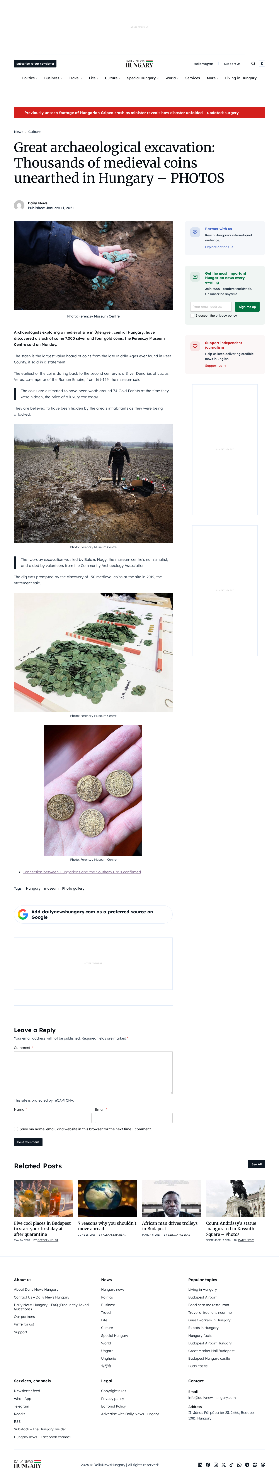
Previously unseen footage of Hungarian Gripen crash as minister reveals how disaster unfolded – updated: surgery (131, 112)
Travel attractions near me (210, 1312)
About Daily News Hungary (36, 1289)
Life (92, 78)
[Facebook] (208, 1465)
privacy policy (226, 316)
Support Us (232, 64)
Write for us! (24, 1324)
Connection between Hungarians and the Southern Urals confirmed (82, 872)
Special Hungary (141, 78)
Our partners (24, 1316)
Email (101, 1109)
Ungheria (108, 1358)
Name (20, 1109)
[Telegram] (247, 1465)
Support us (213, 365)
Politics (28, 78)
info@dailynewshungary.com (212, 1397)
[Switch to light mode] (262, 63)
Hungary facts (200, 1335)
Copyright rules (113, 1391)
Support (20, 1332)
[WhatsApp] (239, 1465)
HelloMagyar (203, 64)
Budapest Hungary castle (209, 1358)
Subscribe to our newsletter (35, 63)
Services (192, 78)
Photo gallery (73, 888)
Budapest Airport (202, 1297)
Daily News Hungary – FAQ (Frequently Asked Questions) (51, 1307)
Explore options (217, 247)
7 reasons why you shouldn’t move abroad (107, 1226)
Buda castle (198, 1366)
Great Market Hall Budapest (211, 1351)
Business (51, 78)
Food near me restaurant (208, 1305)
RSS (17, 1421)
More (211, 78)
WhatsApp (22, 1398)
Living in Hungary (241, 78)
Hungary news (112, 1289)
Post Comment (28, 1142)
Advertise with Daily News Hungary (130, 1414)
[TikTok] (231, 1465)
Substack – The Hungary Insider (40, 1429)
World (170, 78)
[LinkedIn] (200, 1465)
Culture (111, 78)
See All (257, 1164)
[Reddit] (255, 1465)
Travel (74, 78)
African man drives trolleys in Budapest (170, 1226)
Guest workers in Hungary (209, 1320)
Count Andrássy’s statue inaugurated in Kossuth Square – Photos (231, 1229)
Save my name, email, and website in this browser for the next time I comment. (86, 1129)
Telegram (21, 1406)
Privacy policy (112, 1398)
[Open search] (253, 63)
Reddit (19, 1414)
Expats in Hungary (203, 1327)
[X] (223, 1465)
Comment (23, 1047)
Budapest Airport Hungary (210, 1343)
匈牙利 (106, 1366)
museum (51, 888)
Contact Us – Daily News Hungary (41, 1297)
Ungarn (107, 1351)
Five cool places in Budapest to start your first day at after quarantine (42, 1229)
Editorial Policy (113, 1406)
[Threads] (263, 1465)
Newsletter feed (27, 1391)
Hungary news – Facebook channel (42, 1437)
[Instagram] (216, 1465)
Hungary (33, 888)
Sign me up (247, 307)
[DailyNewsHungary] (139, 63)
